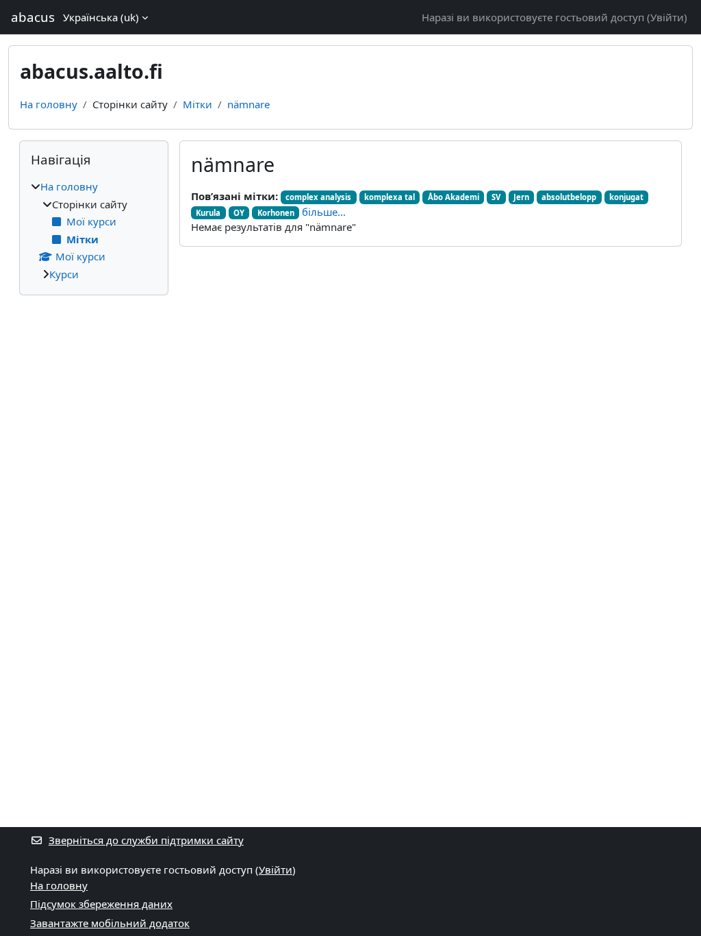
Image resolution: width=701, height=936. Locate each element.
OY (238, 213)
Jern (521, 197)
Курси (64, 274)
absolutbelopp (568, 197)
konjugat (626, 197)
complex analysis (318, 197)
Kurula (208, 213)
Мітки (197, 104)
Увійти (667, 17)
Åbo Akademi (453, 197)
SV (496, 197)
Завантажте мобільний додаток (110, 923)
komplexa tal (389, 197)
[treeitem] (94, 230)
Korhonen (275, 213)
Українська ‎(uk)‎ (101, 17)
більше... (324, 212)
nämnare (248, 104)
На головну (48, 104)
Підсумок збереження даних (101, 904)
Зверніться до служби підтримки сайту (146, 840)
